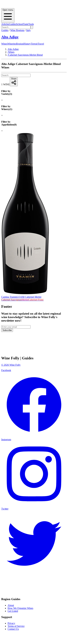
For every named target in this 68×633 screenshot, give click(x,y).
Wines (4, 43)
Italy (28, 30)
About (11, 605)
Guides (12, 24)
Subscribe (7, 330)
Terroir (34, 43)
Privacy (11, 623)
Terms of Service (16, 626)
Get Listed (13, 611)
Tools (31, 24)
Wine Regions (17, 30)
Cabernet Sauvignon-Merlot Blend (25, 55)
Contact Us (13, 629)
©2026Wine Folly (11, 365)
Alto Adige (10, 37)
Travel (41, 43)
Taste (25, 24)
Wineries (11, 43)
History (27, 43)
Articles (5, 24)
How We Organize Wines (20, 608)
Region (19, 43)
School (19, 24)
